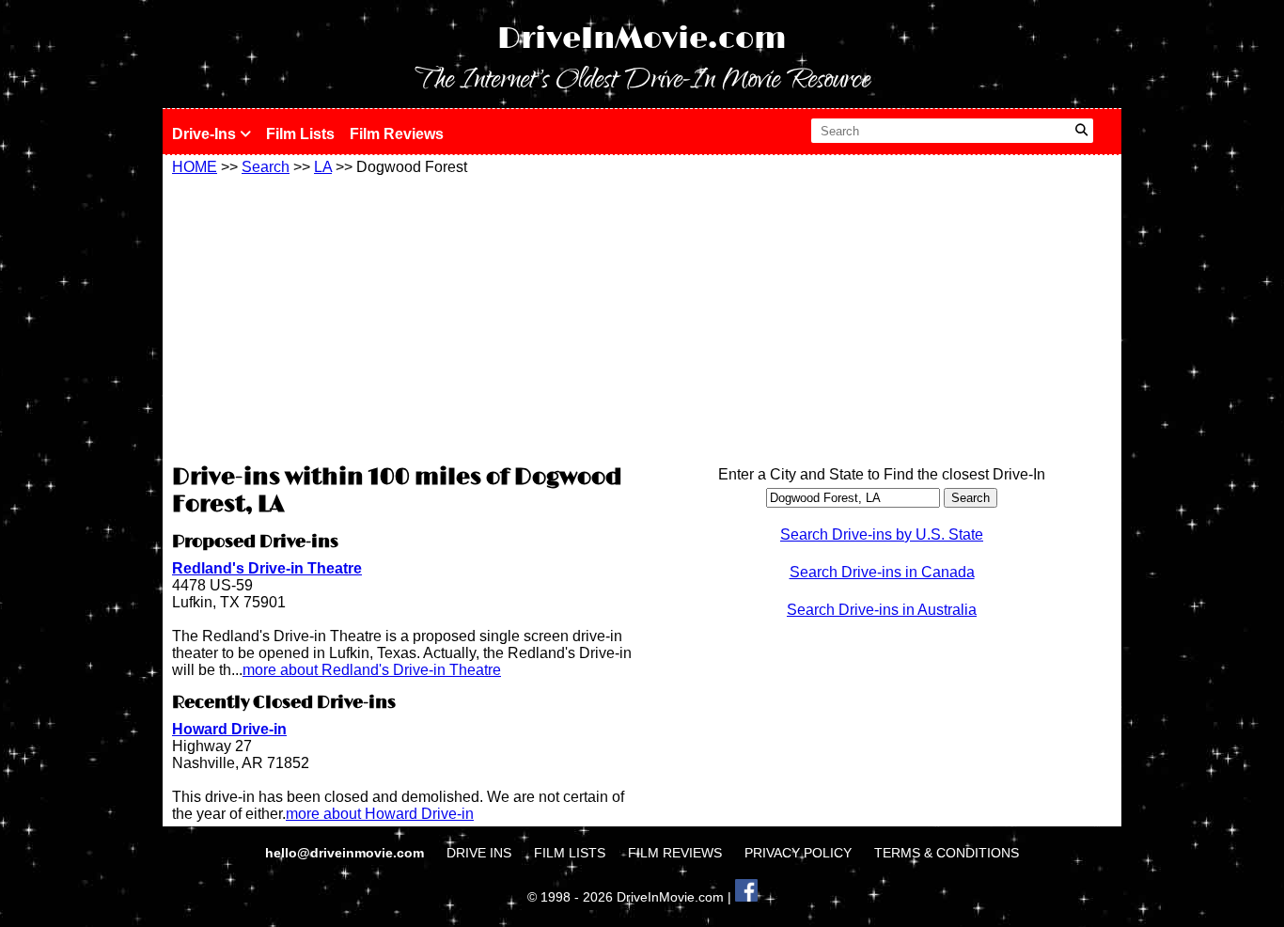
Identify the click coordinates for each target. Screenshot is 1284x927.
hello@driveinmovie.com (346, 852)
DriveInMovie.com (642, 39)
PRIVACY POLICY (798, 852)
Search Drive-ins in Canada (882, 572)
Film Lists (300, 134)
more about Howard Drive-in (380, 814)
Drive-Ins (206, 134)
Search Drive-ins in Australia (882, 610)
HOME (194, 167)
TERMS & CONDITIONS (946, 852)
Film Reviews (397, 134)
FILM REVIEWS (675, 852)
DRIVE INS (478, 852)
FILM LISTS (569, 852)
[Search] (1081, 130)
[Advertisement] (402, 316)
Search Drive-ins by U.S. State (881, 534)
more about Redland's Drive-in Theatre (372, 670)
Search (266, 167)
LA (323, 167)
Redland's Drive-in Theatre (267, 568)
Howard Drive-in (229, 729)
